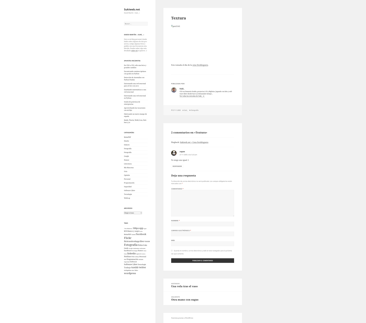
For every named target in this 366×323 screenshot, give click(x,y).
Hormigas (134, 250)
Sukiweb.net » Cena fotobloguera (194, 142)
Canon (133, 234)
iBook (144, 250)
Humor (126, 160)
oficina (137, 257)
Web (173, 240)
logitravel (138, 254)
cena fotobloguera (200, 65)
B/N (125, 231)
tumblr (135, 267)
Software (133, 262)
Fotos (140, 245)
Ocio (125, 171)
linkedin (131, 253)
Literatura (128, 164)
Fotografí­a (127, 149)
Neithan (127, 256)
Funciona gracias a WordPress (182, 318)
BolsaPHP (127, 137)
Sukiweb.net (132, 9)
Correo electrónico (181, 230)
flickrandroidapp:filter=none (137, 241)
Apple (145, 228)
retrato (141, 259)
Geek (126, 248)
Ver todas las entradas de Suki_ (191, 96)
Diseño (126, 141)
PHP (125, 259)
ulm (133, 270)
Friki (145, 245)
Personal (127, 179)
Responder (177, 166)
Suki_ (186, 110)
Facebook (141, 234)
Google (126, 156)
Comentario (177, 189)
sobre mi (134, 51)
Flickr (127, 238)
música (143, 254)
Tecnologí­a (128, 194)
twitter (142, 267)
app (141, 228)
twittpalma (127, 270)
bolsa (141, 231)
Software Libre (129, 190)
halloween (142, 248)
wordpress (130, 273)
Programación (129, 183)
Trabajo (127, 267)
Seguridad (128, 187)
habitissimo (136, 248)
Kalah (125, 254)
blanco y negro (133, 231)
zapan (182, 151)
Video (136, 270)
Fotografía (127, 152)
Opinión (127, 175)
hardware (128, 250)
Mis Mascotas (129, 168)
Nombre (175, 221)
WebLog (127, 198)
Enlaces (127, 145)
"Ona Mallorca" (128, 228)
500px (136, 228)
